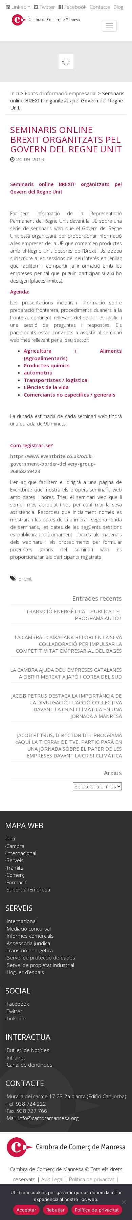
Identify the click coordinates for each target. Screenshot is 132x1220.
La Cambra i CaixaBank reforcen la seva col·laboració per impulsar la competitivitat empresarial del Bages (68, 644)
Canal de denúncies (29, 1064)
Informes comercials (30, 935)
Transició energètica (30, 950)
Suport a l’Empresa (28, 889)
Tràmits (14, 867)
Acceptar (26, 1210)
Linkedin (20, 6)
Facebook (74, 6)
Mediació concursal (29, 928)
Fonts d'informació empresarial (60, 93)
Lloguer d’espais (25, 972)
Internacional (21, 853)
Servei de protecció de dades (41, 957)
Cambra (15, 845)
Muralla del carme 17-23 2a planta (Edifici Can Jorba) (66, 1096)
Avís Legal (52, 1179)
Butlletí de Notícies (28, 1050)
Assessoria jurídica (28, 943)
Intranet (16, 1057)
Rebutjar (55, 1210)
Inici (14, 93)
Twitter (46, 6)
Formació (16, 882)
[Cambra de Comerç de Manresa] (45, 25)
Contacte (100, 6)
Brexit (25, 578)
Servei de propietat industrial (40, 965)
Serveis (15, 860)
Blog (118, 6)
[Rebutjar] (123, 1202)
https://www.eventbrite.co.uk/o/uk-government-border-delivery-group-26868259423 (53, 463)
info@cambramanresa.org (48, 1118)
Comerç (15, 874)
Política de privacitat (91, 1179)
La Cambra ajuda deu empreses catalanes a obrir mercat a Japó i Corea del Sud (66, 673)
